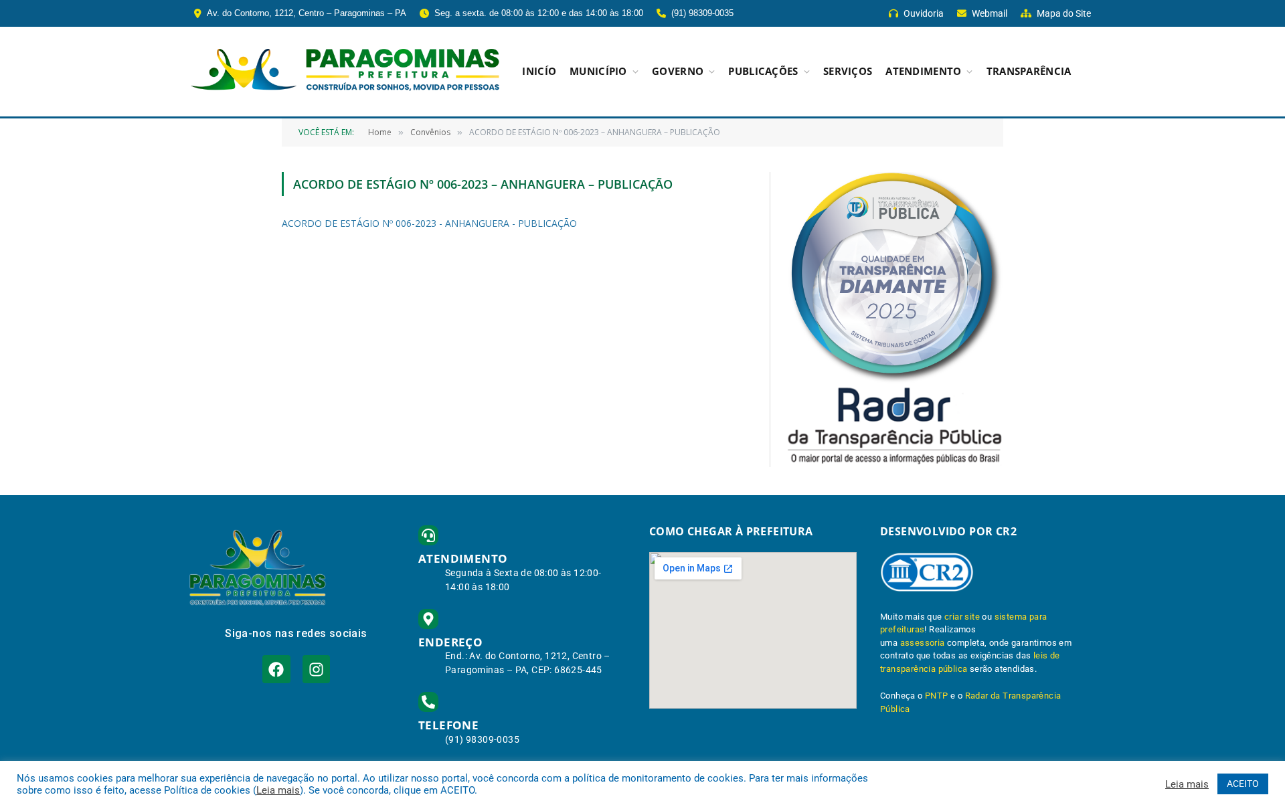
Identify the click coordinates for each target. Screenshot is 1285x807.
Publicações (763, 71)
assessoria (922, 643)
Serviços (847, 71)
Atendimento (923, 71)
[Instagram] (316, 669)
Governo (677, 71)
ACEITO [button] (1243, 783)
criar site (962, 617)
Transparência (1029, 71)
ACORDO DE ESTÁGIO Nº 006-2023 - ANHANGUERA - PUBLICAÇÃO (429, 223)
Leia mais (278, 790)
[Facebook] (276, 669)
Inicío (539, 71)
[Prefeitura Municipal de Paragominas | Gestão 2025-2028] (345, 71)
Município (598, 71)
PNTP (936, 696)
